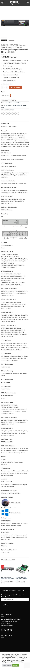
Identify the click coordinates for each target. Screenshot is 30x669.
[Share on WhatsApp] (2, 113)
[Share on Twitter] (8, 113)
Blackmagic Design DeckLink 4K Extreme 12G (21, 578)
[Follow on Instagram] (5, 630)
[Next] (26, 23)
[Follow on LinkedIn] (11, 630)
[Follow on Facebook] (2, 630)
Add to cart (15, 87)
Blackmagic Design (9, 109)
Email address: (5, 597)
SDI (21, 105)
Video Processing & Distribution (11, 47)
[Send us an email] (8, 630)
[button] (2, 3)
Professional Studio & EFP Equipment (13, 45)
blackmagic (8, 105)
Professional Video (12, 44)
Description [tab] (5, 123)
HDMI (18, 105)
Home (3, 44)
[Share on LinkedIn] (17, 113)
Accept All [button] (15, 665)
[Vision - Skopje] (15, 3)
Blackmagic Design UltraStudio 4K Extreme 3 (7, 578)
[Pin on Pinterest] (14, 113)
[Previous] (3, 23)
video (2, 107)
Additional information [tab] (8, 126)
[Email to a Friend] (11, 113)
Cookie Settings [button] (7, 665)
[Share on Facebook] (5, 113)
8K (4, 105)
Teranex (24, 105)
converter (14, 105)
